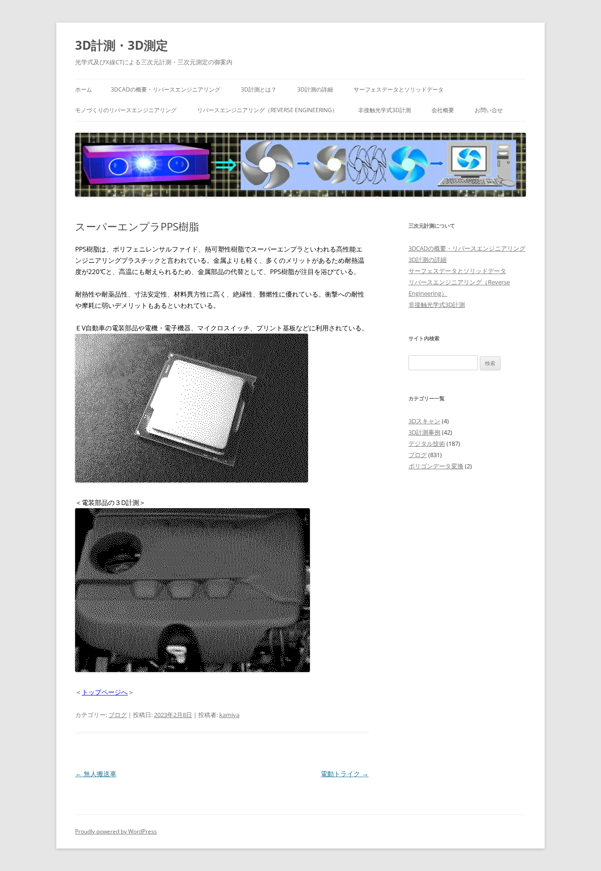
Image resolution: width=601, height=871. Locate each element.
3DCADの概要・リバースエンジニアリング (165, 89)
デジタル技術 (426, 443)
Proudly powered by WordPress (116, 831)
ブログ (117, 715)
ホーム (83, 89)
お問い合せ (489, 110)
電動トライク (345, 773)
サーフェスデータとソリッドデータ (399, 89)
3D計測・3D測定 (121, 45)
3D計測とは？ (259, 89)
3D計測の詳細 (315, 89)
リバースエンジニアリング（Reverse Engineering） (267, 110)
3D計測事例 (424, 432)
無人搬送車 (95, 773)
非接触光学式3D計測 (384, 110)
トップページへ (105, 692)
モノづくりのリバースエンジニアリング (126, 110)
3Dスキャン (424, 421)
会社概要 (442, 110)
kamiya (229, 715)
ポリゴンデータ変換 (435, 466)
